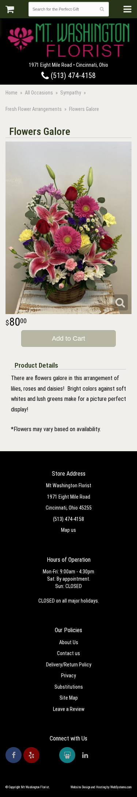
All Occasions (39, 93)
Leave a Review (68, 709)
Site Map (69, 698)
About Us (68, 642)
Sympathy (70, 93)
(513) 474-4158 (72, 75)
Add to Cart (68, 338)
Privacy (68, 675)
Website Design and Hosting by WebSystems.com (101, 787)
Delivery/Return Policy (68, 665)
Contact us (68, 653)
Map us (68, 530)
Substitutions (68, 687)
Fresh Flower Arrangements (33, 109)
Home (11, 93)
